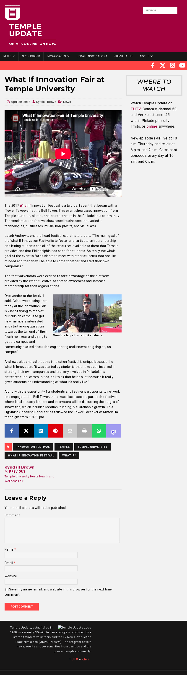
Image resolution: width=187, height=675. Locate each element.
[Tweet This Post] (26, 431)
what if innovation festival (31, 455)
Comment (12, 515)
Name (9, 549)
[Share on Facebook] (12, 431)
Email (9, 563)
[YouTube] (182, 65)
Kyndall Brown (46, 101)
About (144, 56)
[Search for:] (160, 10)
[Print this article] (84, 431)
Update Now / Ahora (92, 56)
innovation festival (33, 446)
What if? (69, 455)
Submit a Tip (123, 56)
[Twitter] (162, 65)
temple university (92, 446)
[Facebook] (152, 65)
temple (64, 446)
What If (25, 205)
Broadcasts (56, 56)
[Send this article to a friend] (70, 431)
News (7, 56)
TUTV (136, 109)
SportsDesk (31, 56)
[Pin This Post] (55, 431)
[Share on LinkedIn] (41, 431)
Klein (86, 659)
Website (11, 576)
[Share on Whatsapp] (99, 431)
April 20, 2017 (20, 101)
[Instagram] (172, 65)
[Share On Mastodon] (113, 431)
